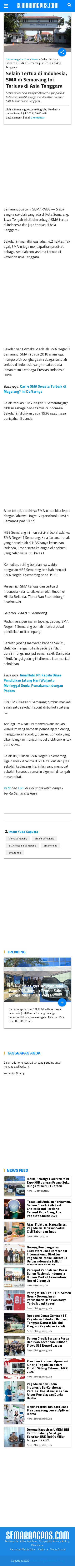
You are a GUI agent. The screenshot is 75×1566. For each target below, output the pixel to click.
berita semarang (18, 838)
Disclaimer (37, 1545)
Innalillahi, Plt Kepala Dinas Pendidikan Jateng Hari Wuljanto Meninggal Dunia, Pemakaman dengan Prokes (33, 682)
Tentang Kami (13, 1541)
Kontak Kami (30, 1541)
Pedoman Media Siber (23, 1549)
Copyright (45, 1541)
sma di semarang (44, 838)
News (34, 59)
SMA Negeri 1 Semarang (22, 846)
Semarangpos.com (17, 59)
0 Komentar (38, 117)
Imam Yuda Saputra (23, 831)
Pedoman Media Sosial (51, 1549)
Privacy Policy (61, 1541)
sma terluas (50, 846)
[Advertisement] (37, 164)
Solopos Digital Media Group (47, 1561)
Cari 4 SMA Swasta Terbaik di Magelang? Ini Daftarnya (35, 389)
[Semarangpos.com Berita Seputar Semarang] (37, 5)
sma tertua (15, 853)
